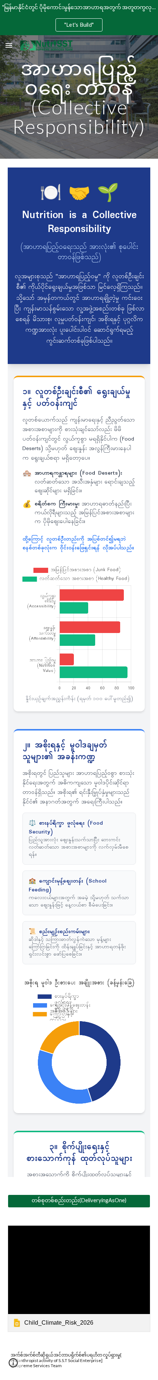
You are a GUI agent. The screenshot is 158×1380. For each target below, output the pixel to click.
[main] (79, 97)
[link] (79, 1278)
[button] (9, 45)
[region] (79, 17)
